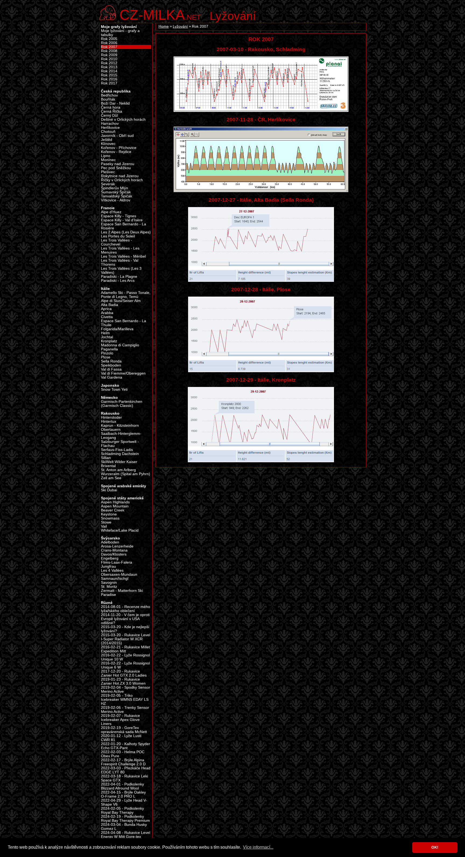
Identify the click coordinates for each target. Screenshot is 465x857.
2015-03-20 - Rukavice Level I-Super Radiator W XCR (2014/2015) (125, 639)
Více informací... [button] (258, 847)
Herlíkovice (110, 128)
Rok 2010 (109, 59)
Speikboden (111, 365)
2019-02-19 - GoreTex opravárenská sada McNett (124, 730)
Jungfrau (108, 566)
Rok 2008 (109, 51)
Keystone (109, 514)
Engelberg (109, 558)
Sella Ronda (111, 361)
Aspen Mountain (115, 506)
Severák (108, 184)
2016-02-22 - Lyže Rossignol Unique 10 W (125, 657)
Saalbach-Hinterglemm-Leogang (121, 436)
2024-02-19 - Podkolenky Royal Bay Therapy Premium (125, 819)
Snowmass (110, 518)
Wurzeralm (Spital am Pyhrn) (125, 474)
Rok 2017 (109, 83)
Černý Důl (109, 115)
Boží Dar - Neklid (115, 103)
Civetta (107, 317)
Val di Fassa (111, 369)
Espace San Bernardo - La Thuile (123, 323)
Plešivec (108, 172)
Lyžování (233, 15)
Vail (104, 526)
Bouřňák (108, 99)
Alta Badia (109, 305)
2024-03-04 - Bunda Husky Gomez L (124, 827)
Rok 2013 (109, 67)
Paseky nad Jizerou (117, 164)
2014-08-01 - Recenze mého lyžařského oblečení (125, 609)
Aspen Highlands (115, 502)
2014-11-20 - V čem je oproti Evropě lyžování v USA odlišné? (125, 619)
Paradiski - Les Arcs (118, 281)
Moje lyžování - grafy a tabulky (120, 33)
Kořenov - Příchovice (118, 148)
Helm (105, 333)
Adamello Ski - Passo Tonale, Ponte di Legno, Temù (125, 295)
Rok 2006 (109, 43)
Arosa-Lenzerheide (117, 546)
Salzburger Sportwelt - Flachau (120, 444)
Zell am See (111, 478)
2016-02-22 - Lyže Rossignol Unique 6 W (125, 665)
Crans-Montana (114, 550)
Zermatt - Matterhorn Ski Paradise (122, 593)
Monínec (108, 160)
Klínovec (108, 144)
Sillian (106, 458)
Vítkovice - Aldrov (115, 200)
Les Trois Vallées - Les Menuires (120, 250)
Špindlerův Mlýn (114, 188)
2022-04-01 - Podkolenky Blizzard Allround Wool (122, 786)
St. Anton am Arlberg (118, 470)
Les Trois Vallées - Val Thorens (119, 262)
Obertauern (111, 430)
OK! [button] (434, 847)
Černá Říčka (111, 111)
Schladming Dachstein (120, 454)
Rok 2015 (109, 75)
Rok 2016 (109, 79)
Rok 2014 (109, 71)
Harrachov (110, 124)
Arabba (107, 313)
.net (160, 14)
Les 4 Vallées (112, 570)
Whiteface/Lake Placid (120, 530)
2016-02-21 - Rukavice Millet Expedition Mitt (125, 649)
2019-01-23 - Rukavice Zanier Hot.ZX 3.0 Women (123, 681)
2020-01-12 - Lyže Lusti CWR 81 (121, 738)
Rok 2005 (109, 39)
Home (163, 26)
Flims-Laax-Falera (116, 562)
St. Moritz (109, 587)
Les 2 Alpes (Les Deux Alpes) (126, 232)
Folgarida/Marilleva (117, 329)
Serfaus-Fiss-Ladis (117, 450)
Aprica (106, 309)
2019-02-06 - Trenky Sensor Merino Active (125, 710)
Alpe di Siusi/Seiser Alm (121, 301)
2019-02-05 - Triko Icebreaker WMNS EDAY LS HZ (125, 700)
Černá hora (110, 107)
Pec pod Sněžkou (116, 168)
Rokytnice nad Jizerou (120, 176)
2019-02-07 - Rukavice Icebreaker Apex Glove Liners (120, 720)
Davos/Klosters (113, 554)
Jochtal (107, 337)
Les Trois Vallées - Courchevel (116, 242)
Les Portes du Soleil (118, 236)
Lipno (105, 156)
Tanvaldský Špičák (116, 196)
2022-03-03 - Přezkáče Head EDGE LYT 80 (125, 770)
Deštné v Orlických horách (123, 120)
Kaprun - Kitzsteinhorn (120, 426)
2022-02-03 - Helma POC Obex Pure (123, 754)
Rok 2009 (109, 55)
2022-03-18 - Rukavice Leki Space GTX (124, 778)
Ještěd (106, 140)
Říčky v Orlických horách (122, 180)
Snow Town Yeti (114, 389)
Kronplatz (109, 341)
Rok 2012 (109, 63)
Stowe (106, 522)
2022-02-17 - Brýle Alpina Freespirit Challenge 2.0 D (123, 762)
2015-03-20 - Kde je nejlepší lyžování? (125, 629)
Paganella (109, 349)
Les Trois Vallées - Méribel (123, 256)
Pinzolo (107, 353)
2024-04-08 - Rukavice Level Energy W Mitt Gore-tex (125, 835)
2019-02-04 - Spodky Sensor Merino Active (125, 689)
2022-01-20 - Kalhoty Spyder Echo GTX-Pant (125, 746)
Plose (105, 357)
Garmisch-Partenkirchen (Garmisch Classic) (121, 404)
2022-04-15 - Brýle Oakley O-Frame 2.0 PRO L (123, 794)
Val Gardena (111, 377)
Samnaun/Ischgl (114, 579)
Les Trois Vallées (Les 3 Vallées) (121, 270)
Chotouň (108, 132)
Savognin (109, 583)
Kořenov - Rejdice (116, 152)
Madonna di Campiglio (120, 345)
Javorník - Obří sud (117, 136)
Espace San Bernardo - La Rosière (123, 226)
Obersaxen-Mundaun (119, 574)
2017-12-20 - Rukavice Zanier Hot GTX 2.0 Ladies (124, 673)
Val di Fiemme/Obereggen (123, 373)
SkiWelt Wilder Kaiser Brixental (119, 464)
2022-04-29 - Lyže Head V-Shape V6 (124, 802)
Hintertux (108, 421)
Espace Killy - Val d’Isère (122, 220)
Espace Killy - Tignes (118, 216)
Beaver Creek (112, 510)
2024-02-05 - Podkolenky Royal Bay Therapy (122, 810)
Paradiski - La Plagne (119, 277)
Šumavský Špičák (116, 192)
